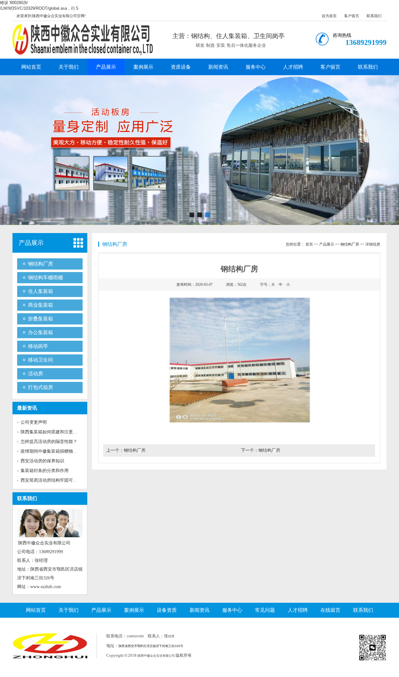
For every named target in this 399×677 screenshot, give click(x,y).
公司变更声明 (34, 422)
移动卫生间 (40, 360)
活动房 (35, 373)
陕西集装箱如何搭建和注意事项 (51, 432)
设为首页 (329, 16)
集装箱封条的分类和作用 (45, 470)
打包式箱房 (40, 387)
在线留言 (330, 610)
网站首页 (31, 67)
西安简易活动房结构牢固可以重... (53, 480)
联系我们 (374, 16)
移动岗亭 (38, 346)
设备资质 (167, 610)
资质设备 (181, 67)
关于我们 (69, 67)
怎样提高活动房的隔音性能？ (49, 441)
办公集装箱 (40, 332)
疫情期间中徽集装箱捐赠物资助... (53, 451)
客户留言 (351, 16)
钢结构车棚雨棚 (45, 277)
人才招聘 (293, 67)
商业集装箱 (40, 305)
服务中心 (256, 67)
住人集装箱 (40, 291)
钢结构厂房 (40, 263)
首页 (309, 244)
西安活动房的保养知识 (42, 461)
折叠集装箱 (40, 318)
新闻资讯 (218, 67)
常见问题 (265, 610)
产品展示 (106, 67)
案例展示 (143, 67)
